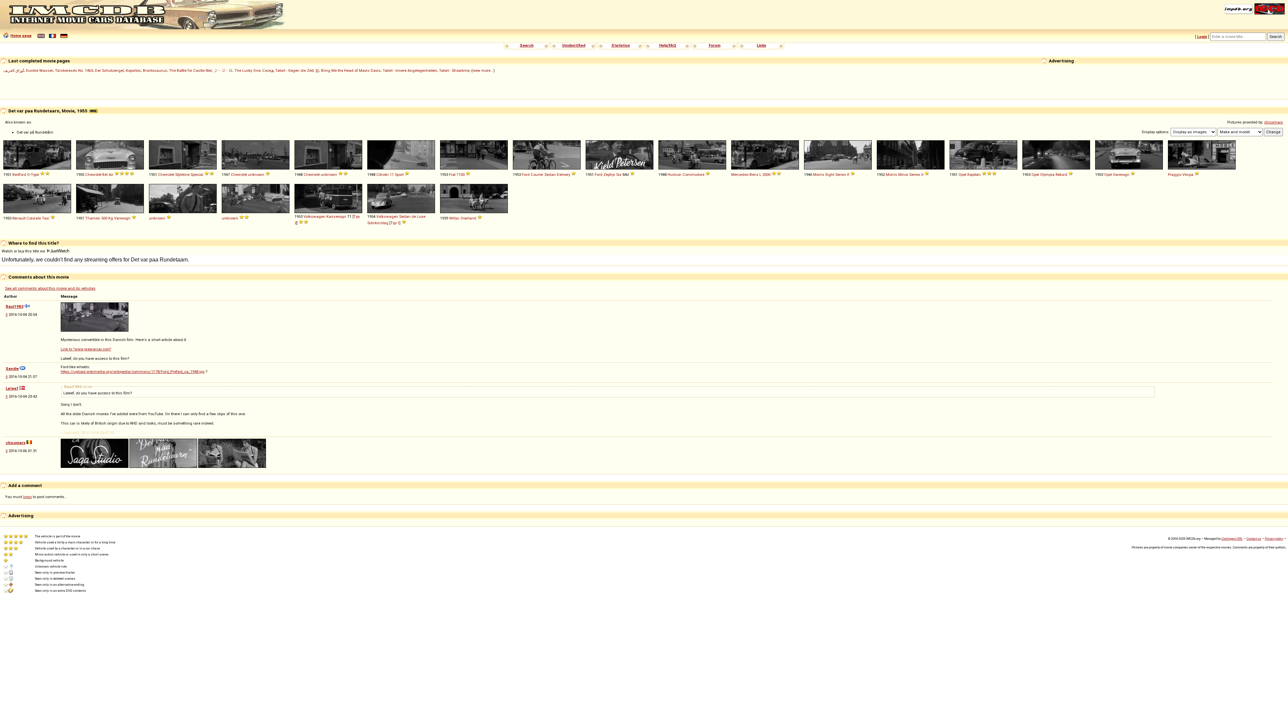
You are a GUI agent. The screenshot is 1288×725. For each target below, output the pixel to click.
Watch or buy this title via (24, 251)
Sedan (550, 174)
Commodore (693, 174)
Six (619, 174)
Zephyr (609, 174)
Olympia (1047, 174)
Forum (714, 45)
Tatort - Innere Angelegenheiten (410, 70)
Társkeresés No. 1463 (74, 70)
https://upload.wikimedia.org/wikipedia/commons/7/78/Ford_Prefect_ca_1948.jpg (133, 371)
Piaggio (1174, 174)
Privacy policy (1274, 538)
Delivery (563, 174)
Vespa (1187, 174)
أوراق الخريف (13, 70)
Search (527, 45)
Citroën (382, 174)
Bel (105, 174)
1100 (461, 174)
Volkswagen (314, 216)
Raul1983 (14, 306)
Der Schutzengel (109, 70)
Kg (110, 218)
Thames (92, 218)
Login (1202, 36)
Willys (454, 218)
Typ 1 (394, 223)
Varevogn (1121, 174)
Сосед (267, 70)
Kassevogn (336, 216)
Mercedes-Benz (744, 174)
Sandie (12, 368)
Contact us (1253, 538)
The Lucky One (247, 70)
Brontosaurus (155, 70)
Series (840, 174)
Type (35, 174)
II (922, 174)
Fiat (452, 174)
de (414, 216)
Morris (818, 174)
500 (104, 218)
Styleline (182, 174)
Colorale (33, 218)
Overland (468, 218)
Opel (962, 174)
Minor (903, 174)
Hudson (674, 174)
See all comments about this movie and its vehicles (50, 288)
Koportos (133, 70)
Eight (829, 174)
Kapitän (974, 174)
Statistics (620, 45)
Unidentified (573, 45)
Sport (399, 174)
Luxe (421, 216)
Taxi (45, 218)
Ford (526, 174)
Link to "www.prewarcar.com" (86, 349)
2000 (766, 174)
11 (392, 174)
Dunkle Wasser (39, 70)
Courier (537, 174)
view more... (483, 70)
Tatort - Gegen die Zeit (294, 70)
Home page (21, 35)
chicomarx (1273, 122)
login (27, 496)
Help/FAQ (667, 45)
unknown (256, 174)
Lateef (12, 388)
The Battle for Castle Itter (190, 70)
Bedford (19, 174)
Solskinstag (377, 223)
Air (111, 174)
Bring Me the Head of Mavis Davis (351, 70)
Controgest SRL (1232, 538)
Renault (18, 218)
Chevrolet (93, 174)
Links (761, 45)
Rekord (1061, 174)
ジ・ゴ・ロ (223, 70)
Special (197, 174)
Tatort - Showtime (454, 70)
